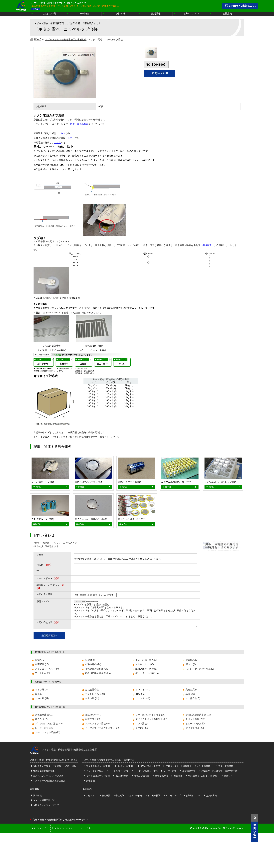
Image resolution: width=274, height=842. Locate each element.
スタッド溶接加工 (226, 766)
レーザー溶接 (170, 771)
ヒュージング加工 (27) (197, 723)
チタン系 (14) (92, 698)
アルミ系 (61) (42, 698)
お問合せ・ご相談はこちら (243, 5)
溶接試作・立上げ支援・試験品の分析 (219, 771)
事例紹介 (84, 13)
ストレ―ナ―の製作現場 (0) (200, 669)
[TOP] (254, 818)
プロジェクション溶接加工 (178, 766)
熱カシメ (228, 776)
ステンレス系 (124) (95, 694)
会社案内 (227, 13)
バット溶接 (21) (143, 723)
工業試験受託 (188, 771)
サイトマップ (40, 828)
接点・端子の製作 (79, 124)
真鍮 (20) (190, 694)
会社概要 (106, 795)
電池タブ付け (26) (195, 728)
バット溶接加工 (204, 766)
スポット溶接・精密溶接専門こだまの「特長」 (54, 760)
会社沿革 (119, 795)
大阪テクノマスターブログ (46, 805)
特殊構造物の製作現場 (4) (98, 673)
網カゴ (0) (191, 664)
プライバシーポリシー (64, 828)
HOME (35, 9)
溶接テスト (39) (93, 719)
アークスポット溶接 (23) (47, 732)
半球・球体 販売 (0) (146, 660)
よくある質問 (153, 795)
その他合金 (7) (193, 698)
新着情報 (37, 795)
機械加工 (207, 245)
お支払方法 (211, 795)
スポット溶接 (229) (195, 719)
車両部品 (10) (42, 664)
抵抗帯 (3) (40, 660)
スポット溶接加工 (126, 766)
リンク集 (87, 828)
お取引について (192, 13)
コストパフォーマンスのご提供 (48, 776)
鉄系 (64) (39, 694)
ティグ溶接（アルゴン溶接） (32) (102, 728)
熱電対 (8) (90, 660)
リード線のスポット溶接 (98, 776)
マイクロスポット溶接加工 (99, 766)
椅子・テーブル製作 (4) (147, 673)
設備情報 (156, 13)
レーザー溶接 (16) (44, 728)
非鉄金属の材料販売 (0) (97, 669)
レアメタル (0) (142, 698)
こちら (62, 133)
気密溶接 (90, 780)
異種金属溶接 (161, 776)
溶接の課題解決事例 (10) (198, 714)
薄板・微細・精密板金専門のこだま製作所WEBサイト (60, 819)
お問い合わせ (135, 795)
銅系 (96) (140, 694)
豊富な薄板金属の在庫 (44, 771)
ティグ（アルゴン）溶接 (146, 771)
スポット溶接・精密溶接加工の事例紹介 (65, 39)
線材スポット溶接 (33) (146, 669)
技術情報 (120, 13)
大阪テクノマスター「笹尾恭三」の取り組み (54, 766)
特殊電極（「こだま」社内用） (203, 776)
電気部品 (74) (192, 660)
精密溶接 (177, 776)
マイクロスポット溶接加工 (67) (151, 719)
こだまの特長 (49, 13)
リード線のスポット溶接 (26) (150, 714)
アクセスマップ (173, 795)
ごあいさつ (91, 795)
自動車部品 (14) (93, 664)
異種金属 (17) (192, 689)
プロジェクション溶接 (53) (49, 723)
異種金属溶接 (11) (44, 714)
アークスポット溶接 (118, 771)
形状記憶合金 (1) (93, 689)
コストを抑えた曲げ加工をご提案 (49, 780)
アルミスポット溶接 (150, 766)
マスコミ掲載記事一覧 (44, 800)
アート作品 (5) (42, 673)
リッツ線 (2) (41, 689)
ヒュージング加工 (94, 771)
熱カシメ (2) (41, 719)
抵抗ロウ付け (121, 776)
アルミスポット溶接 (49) (97, 723)
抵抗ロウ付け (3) (93, 714)
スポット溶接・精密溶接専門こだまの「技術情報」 (108, 760)
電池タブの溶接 (141, 776)
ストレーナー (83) (144, 664)
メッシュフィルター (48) (47, 669)
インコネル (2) (142, 689)
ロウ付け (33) (142, 728)
